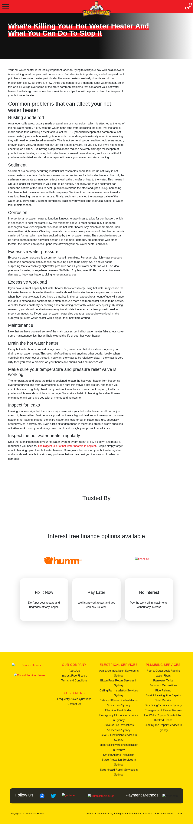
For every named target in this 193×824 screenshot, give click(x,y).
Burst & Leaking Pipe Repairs (163, 695)
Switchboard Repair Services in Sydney (119, 772)
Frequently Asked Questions (74, 698)
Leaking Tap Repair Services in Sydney (163, 727)
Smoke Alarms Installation (118, 754)
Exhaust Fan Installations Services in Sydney (119, 727)
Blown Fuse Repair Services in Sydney (118, 683)
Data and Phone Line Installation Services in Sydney (119, 703)
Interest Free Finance (74, 675)
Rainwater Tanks (163, 680)
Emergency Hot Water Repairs (163, 710)
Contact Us (74, 703)
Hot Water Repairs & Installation (163, 715)
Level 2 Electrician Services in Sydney (119, 737)
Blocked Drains (163, 720)
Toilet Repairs (163, 700)
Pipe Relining (163, 690)
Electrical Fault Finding (118, 710)
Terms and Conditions (74, 680)
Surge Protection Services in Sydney (119, 762)
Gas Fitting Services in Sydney (163, 705)
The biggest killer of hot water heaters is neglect (67, 445)
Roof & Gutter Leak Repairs (163, 670)
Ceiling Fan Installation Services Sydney (119, 693)
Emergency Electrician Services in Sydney (118, 718)
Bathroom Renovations (163, 685)
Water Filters (163, 675)
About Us (74, 670)
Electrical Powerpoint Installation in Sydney (119, 747)
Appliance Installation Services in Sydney (119, 673)
